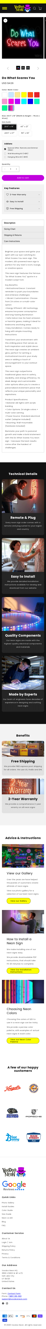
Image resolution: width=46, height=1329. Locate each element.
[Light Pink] (4, 101)
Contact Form (14, 1293)
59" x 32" (25, 133)
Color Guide (7, 1210)
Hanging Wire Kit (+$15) (18, 157)
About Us (6, 1238)
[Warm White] (17, 95)
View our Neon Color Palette (20, 1040)
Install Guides (8, 1206)
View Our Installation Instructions (21, 970)
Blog (4, 1221)
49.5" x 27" (9, 133)
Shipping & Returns (13, 235)
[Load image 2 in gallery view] (28, 68)
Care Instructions (12, 241)
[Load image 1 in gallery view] (23, 68)
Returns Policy (8, 1250)
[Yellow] (24, 95)
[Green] (4, 108)
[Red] (37, 95)
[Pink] (11, 101)
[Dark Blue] (30, 101)
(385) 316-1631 (15, 1296)
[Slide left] (8, 68)
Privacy (5, 1254)
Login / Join (7, 1242)
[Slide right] (38, 68)
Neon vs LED (7, 1218)
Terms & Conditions (11, 1257)
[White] (4, 95)
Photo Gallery (8, 1202)
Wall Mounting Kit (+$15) (18, 153)
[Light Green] (37, 101)
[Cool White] (11, 95)
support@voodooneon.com (14, 1299)
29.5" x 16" (9, 126)
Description (9, 223)
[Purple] (17, 101)
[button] (5, 8)
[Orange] (30, 95)
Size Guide (6, 122)
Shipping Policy (9, 1246)
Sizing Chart (9, 229)
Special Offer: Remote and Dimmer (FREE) (23, 149)
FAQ (4, 1225)
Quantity (6, 164)
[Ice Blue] (24, 101)
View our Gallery (18, 901)
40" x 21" (24, 126)
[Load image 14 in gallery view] (18, 68)
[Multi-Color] (11, 108)
